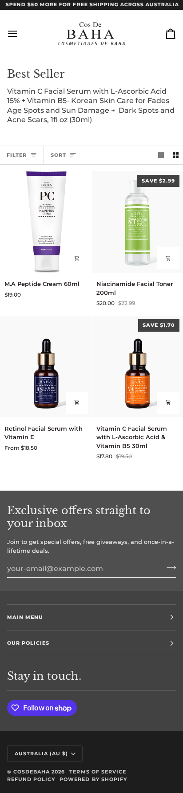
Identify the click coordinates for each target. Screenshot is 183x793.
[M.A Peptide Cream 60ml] (46, 222)
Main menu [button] (25, 617)
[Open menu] (20, 34)
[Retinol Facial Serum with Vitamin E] (46, 366)
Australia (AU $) (41, 753)
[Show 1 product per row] (161, 155)
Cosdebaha (31, 772)
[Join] (168, 567)
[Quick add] (77, 403)
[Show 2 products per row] (175, 155)
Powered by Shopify (93, 779)
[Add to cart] (77, 258)
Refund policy (31, 779)
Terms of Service (97, 772)
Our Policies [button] (28, 643)
